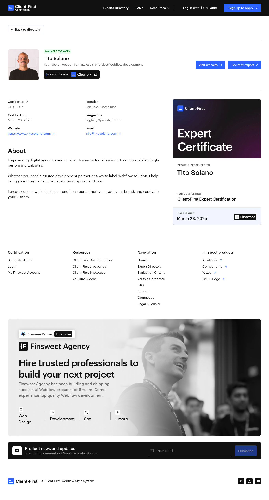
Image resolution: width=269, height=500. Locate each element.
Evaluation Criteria (151, 272)
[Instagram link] (249, 481)
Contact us (146, 297)
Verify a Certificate (151, 279)
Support (144, 291)
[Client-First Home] (22, 8)
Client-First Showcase (89, 272)
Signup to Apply (20, 260)
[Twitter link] (241, 481)
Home (142, 260)
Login (12, 266)
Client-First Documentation (93, 260)
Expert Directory (149, 266)
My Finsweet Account (24, 272)
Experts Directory (116, 8)
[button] (160, 8)
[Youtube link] (258, 481)
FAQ (141, 285)
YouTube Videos (84, 279)
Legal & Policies (149, 304)
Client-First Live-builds (89, 266)
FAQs (139, 8)
